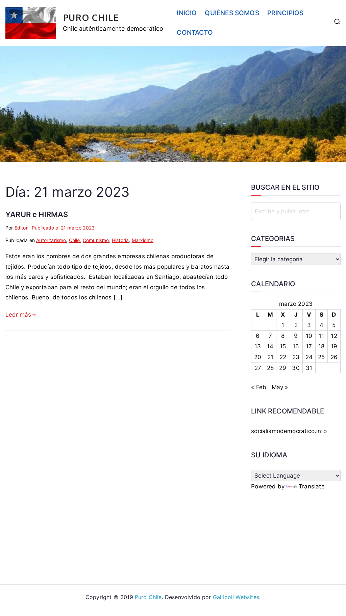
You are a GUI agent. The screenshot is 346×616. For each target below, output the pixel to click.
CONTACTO (195, 32)
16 (296, 346)
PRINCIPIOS (285, 13)
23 (295, 357)
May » (280, 387)
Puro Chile (148, 597)
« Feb (258, 387)
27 (257, 368)
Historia (120, 240)
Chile (74, 240)
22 (282, 357)
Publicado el (63, 228)
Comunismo (96, 240)
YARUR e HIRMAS (36, 214)
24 (309, 357)
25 (321, 357)
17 (309, 346)
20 (257, 357)
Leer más (18, 314)
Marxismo (142, 240)
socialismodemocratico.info (288, 431)
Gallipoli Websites (236, 597)
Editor (21, 228)
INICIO (187, 13)
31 (309, 368)
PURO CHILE (91, 17)
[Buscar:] (295, 211)
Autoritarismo (51, 240)
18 (321, 346)
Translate (312, 486)
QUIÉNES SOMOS (232, 13)
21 (270, 357)
